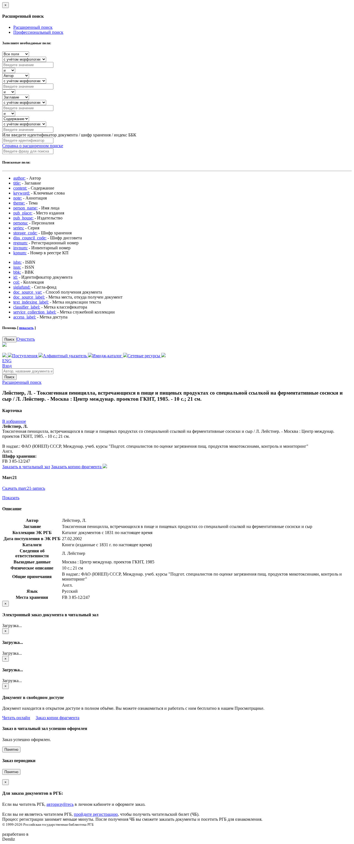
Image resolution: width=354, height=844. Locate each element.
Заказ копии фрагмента (57, 717)
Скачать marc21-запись (23, 488)
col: (16, 282)
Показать (10, 497)
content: (20, 188)
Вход (7, 365)
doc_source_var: (27, 292)
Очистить (26, 339)
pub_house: (23, 218)
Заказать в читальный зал (26, 466)
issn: (17, 267)
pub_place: (22, 213)
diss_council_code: (29, 237)
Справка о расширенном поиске (32, 145)
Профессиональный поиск (38, 32)
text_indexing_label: (31, 302)
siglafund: (21, 287)
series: (18, 228)
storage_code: (25, 233)
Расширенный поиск (33, 27)
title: (17, 183)
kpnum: (20, 252)
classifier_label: (26, 307)
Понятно (11, 749)
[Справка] (163, 355)
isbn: (17, 262)
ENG (7, 360)
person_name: (25, 208)
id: (15, 277)
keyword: (21, 193)
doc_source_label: (29, 297)
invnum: (20, 247)
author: (19, 178)
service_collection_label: (34, 312)
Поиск (9, 339)
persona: (20, 223)
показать (26, 328)
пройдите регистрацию (96, 814)
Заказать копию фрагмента (77, 466)
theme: (19, 203)
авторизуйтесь (60, 804)
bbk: (17, 272)
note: (17, 198)
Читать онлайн (16, 717)
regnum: (20, 242)
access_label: (24, 317)
